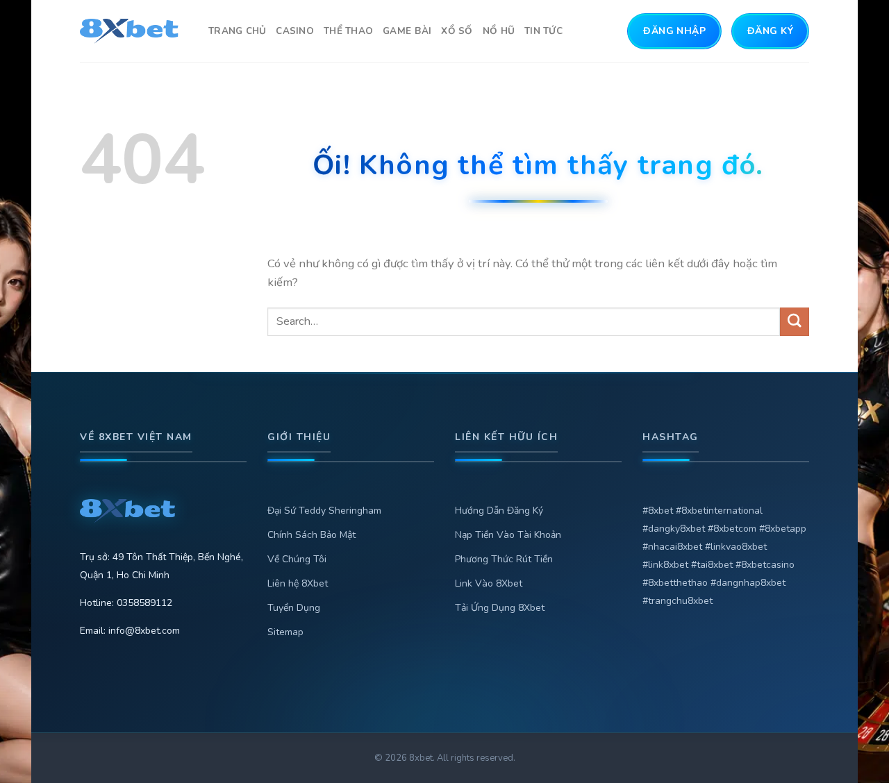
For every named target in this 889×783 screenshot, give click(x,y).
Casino (295, 30)
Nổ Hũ (499, 30)
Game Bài (407, 30)
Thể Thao (348, 30)
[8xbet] (134, 31)
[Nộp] (794, 322)
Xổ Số (456, 30)
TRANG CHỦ (237, 30)
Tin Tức (543, 30)
